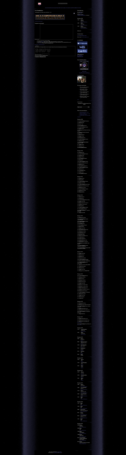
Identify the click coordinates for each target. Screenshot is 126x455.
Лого (78, 35)
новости (46, 7)
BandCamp (87, 72)
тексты (62, 7)
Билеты (86, 25)
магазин (71, 7)
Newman (60, 452)
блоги (74, 7)
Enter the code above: (38, 54)
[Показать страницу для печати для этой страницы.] (74, 13)
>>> (80, 88)
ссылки (68, 7)
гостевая (79, 7)
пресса (65, 7)
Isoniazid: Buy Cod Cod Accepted (85, 115)
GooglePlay (81, 72)
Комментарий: (37, 39)
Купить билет (79, 322)
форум (76, 7)
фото (60, 7)
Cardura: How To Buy (83, 114)
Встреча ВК (82, 25)
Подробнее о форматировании (39, 44)
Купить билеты (83, 331)
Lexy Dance (55, 452)
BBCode (42, 41)
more (78, 99)
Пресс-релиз (84, 35)
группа (52, 7)
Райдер (81, 35)
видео (57, 7)
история (49, 7)
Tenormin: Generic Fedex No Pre (85, 113)
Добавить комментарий (38, 21)
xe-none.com (59, 451)
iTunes (84, 72)
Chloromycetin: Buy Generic (84, 112)
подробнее (79, 116)
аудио (55, 7)
